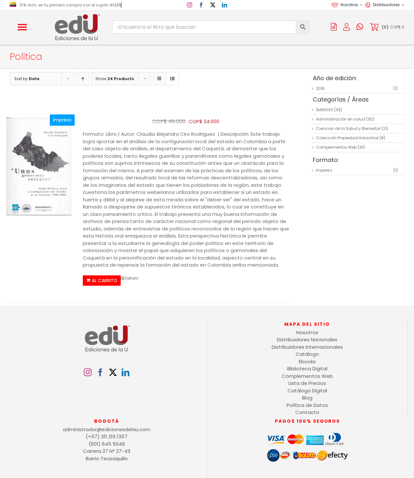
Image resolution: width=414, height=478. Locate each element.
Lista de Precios (307, 383)
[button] (22, 27)
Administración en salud (340, 119)
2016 (320, 88)
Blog (307, 397)
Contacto (307, 412)
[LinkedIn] (125, 372)
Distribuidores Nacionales (307, 339)
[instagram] (189, 4)
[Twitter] (113, 372)
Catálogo (307, 354)
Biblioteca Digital (307, 368)
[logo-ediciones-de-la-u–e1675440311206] (77, 15)
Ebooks (307, 361)
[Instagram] (88, 372)
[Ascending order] (82, 78)
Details (131, 278)
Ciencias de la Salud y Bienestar (348, 128)
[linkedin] (224, 4)
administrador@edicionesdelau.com (106, 429)
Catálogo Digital (307, 390)
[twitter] (212, 4)
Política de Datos (307, 405)
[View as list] (172, 78)
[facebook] (201, 4)
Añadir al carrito (102, 280)
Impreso (324, 170)
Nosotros (307, 332)
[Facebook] (100, 372)
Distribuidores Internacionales (307, 347)
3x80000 (324, 109)
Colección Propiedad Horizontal (347, 138)
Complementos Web (336, 147)
